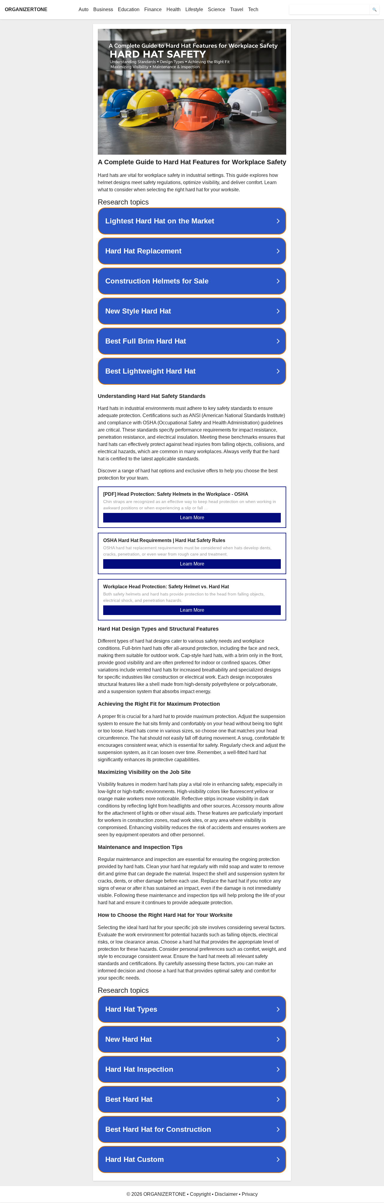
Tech (253, 9)
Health (173, 9)
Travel (236, 9)
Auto (83, 9)
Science (216, 9)
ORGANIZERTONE (26, 9)
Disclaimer (226, 1194)
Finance (153, 9)
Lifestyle (194, 9)
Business (103, 9)
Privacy (250, 1194)
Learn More (192, 517)
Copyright (200, 1194)
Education (129, 9)
